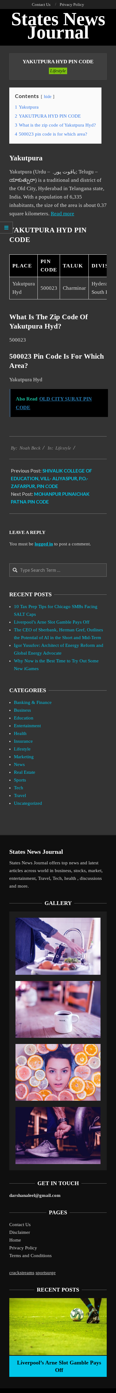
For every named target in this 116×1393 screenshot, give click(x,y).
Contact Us (20, 1224)
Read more (62, 214)
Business (22, 710)
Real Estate (24, 772)
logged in (44, 543)
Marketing (24, 756)
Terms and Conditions (30, 1255)
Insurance (23, 741)
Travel (20, 795)
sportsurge (46, 1272)
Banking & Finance (33, 702)
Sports (20, 779)
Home (15, 1240)
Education (23, 717)
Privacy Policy (23, 1247)
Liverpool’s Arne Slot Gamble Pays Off (51, 622)
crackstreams (21, 1272)
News (19, 764)
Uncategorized (28, 803)
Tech (18, 787)
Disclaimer (19, 1232)
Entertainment (27, 725)
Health (20, 733)
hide (47, 96)
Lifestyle (58, 70)
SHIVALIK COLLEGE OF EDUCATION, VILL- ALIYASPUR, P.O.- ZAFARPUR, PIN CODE (51, 478)
